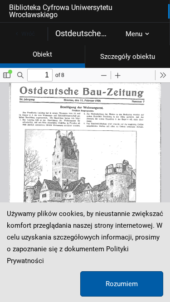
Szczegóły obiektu (127, 57)
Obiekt (42, 54)
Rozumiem (122, 284)
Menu (134, 34)
